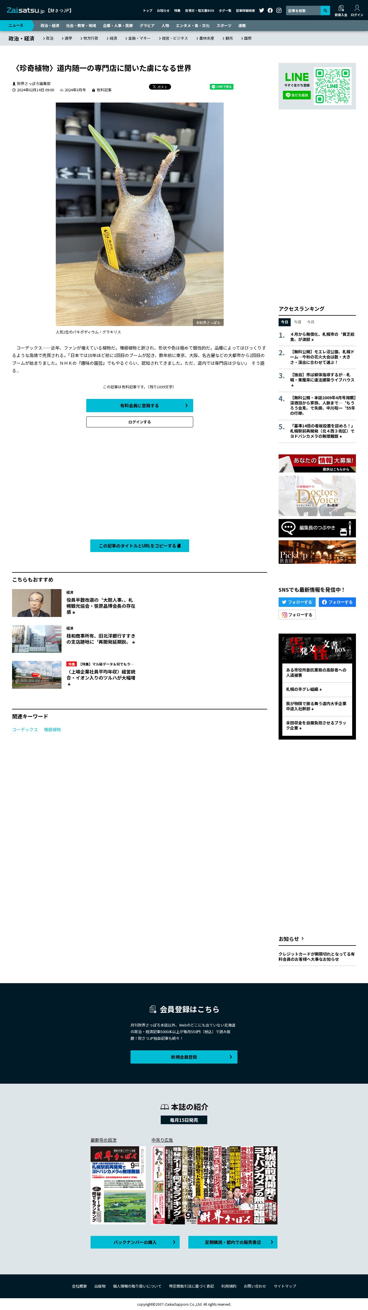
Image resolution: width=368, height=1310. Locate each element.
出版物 (100, 1286)
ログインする (140, 422)
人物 (165, 25)
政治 (49, 38)
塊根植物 (52, 729)
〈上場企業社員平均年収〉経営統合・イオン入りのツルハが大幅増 (100, 674)
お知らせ (163, 10)
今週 (297, 322)
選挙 (68, 38)
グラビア (147, 25)
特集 (177, 10)
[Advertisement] (139, 485)
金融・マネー (139, 38)
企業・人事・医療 (118, 25)
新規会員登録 (184, 1057)
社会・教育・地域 (81, 25)
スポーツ (223, 25)
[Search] (325, 10)
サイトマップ (285, 1286)
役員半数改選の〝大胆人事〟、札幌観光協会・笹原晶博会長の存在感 (100, 605)
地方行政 (90, 38)
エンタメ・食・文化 (193, 25)
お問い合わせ (255, 1286)
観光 (229, 38)
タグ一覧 (225, 10)
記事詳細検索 (245, 10)
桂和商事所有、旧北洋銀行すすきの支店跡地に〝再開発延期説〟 (100, 638)
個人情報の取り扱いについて (137, 1286)
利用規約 (228, 1286)
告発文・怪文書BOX (199, 10)
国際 (248, 38)
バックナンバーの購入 (135, 1242)
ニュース (16, 25)
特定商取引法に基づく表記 (191, 1286)
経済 (113, 38)
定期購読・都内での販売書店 (233, 1242)
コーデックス (25, 729)
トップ (147, 10)
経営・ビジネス (175, 38)
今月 (311, 322)
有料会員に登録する (139, 405)
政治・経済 (50, 25)
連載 (242, 25)
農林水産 (206, 38)
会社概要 (79, 1286)
